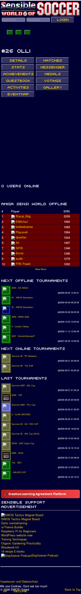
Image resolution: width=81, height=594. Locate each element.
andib (19, 258)
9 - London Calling (20, 326)
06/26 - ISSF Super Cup (23, 443)
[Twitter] (13, 574)
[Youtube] (21, 574)
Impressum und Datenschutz (19, 581)
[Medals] (52, 74)
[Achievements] (18, 74)
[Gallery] (52, 87)
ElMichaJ (22, 221)
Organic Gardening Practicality (21, 543)
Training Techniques (14, 539)
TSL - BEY (17, 462)
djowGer (21, 237)
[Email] (30, 574)
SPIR (19, 248)
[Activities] (18, 87)
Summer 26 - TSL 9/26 (22, 365)
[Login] (62, 20)
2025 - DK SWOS (20, 287)
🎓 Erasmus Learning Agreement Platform (35, 494)
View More (40, 269)
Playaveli (22, 232)
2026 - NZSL (18, 453)
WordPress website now (16, 535)
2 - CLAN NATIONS (21, 414)
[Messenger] (52, 67)
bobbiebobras (24, 227)
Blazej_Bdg (23, 216)
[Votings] (52, 80)
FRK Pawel (23, 264)
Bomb (19, 253)
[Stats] (18, 67)
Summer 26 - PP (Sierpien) (24, 356)
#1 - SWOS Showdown (22, 297)
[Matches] (52, 60)
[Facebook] (4, 574)
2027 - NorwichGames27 (23, 336)
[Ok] (5, 591)
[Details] (18, 60)
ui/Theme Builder (12, 527)
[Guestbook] (18, 80)
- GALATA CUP (19, 472)
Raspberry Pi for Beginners (18, 531)
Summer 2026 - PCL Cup (23, 404)
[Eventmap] (18, 94)
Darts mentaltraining (14, 523)
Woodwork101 (10, 547)
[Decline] (20, 591)
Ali (17, 242)
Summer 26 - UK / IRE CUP (25, 424)
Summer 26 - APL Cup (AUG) (25, 433)
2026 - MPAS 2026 (20, 316)
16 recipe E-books (13, 551)
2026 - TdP (17, 395)
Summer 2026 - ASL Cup (23, 385)
